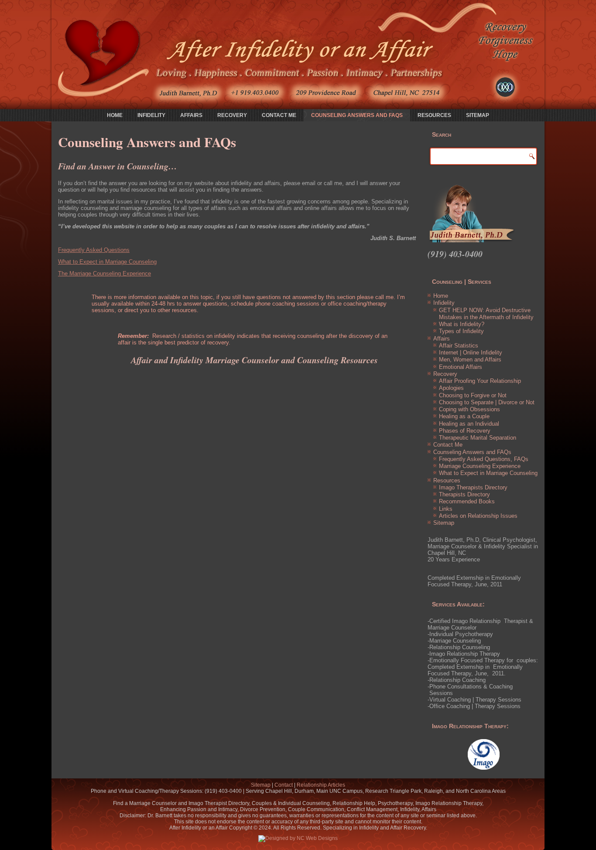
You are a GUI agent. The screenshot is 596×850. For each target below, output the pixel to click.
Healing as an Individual (469, 423)
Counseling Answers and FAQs (357, 115)
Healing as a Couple (464, 416)
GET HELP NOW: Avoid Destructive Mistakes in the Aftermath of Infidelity (486, 313)
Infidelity (151, 115)
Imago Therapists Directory (473, 487)
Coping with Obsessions (469, 409)
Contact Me (279, 115)
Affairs (191, 115)
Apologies (451, 388)
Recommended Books (467, 501)
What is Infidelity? (461, 324)
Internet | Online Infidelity (470, 352)
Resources (434, 115)
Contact (283, 785)
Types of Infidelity (461, 331)
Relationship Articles (321, 785)
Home (115, 115)
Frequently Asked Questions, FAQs (483, 459)
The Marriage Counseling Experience (104, 273)
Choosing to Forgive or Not (473, 395)
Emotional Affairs (460, 367)
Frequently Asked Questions (94, 250)
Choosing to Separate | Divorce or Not (486, 402)
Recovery (232, 115)
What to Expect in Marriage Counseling (107, 261)
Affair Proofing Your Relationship (480, 381)
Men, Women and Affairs (470, 359)
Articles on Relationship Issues (478, 516)
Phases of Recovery (464, 430)
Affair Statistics (458, 345)
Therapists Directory (464, 494)
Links (445, 509)
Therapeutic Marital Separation (477, 437)
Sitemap (477, 115)
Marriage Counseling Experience (480, 466)
